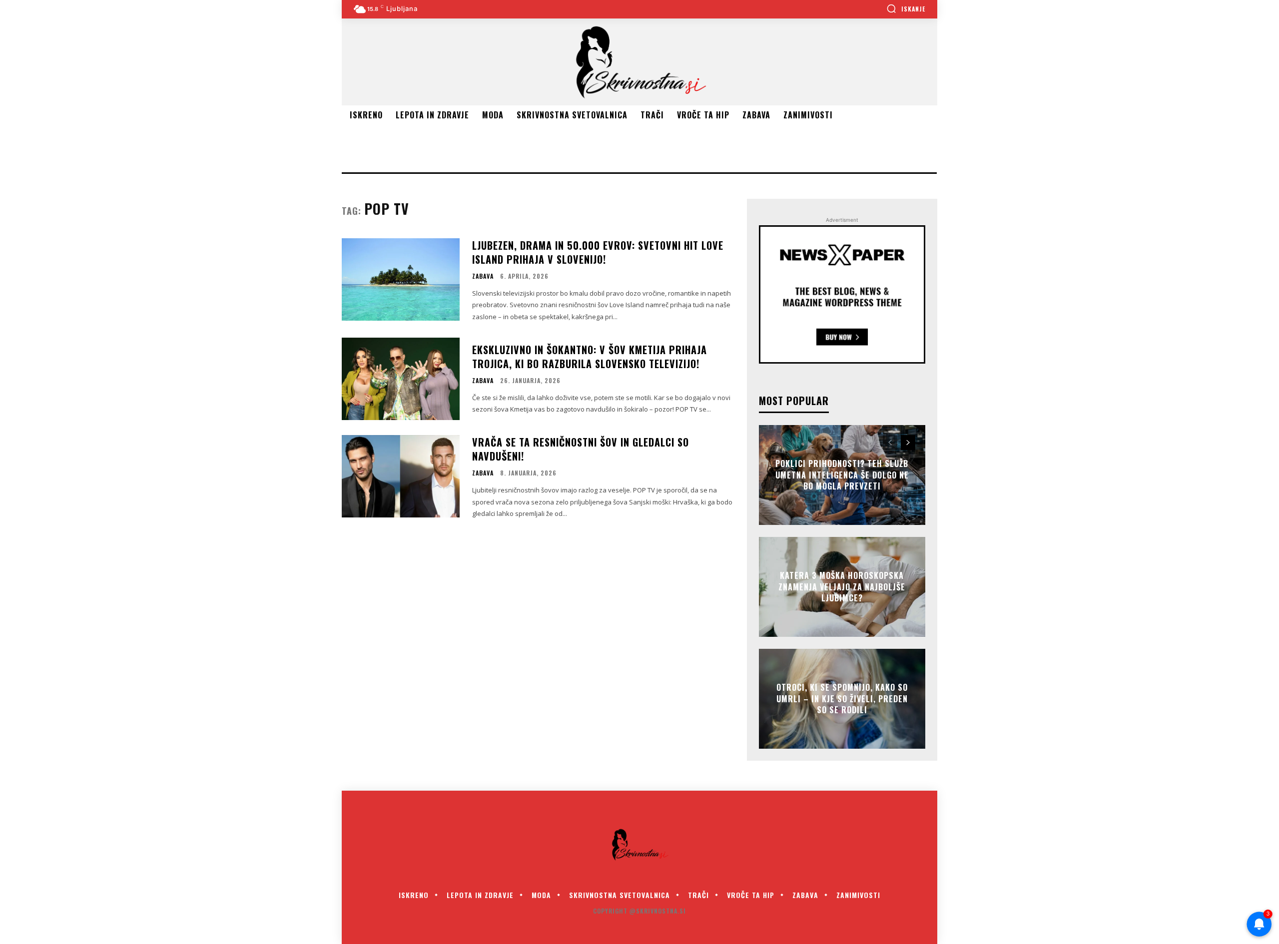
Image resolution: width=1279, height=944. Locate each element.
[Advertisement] (523, 147)
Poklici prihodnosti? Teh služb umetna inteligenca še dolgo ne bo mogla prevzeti (842, 475)
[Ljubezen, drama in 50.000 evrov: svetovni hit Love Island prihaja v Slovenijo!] (401, 279)
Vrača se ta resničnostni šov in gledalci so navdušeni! (580, 449)
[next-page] (908, 442)
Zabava (483, 276)
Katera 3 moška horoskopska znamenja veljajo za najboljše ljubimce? (841, 587)
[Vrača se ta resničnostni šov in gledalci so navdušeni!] (401, 476)
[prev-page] (890, 442)
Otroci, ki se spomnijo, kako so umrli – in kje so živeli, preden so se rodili (842, 699)
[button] (905, 8)
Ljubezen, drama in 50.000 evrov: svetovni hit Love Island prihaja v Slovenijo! (597, 252)
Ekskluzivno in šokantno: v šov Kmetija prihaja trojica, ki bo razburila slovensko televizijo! (589, 356)
